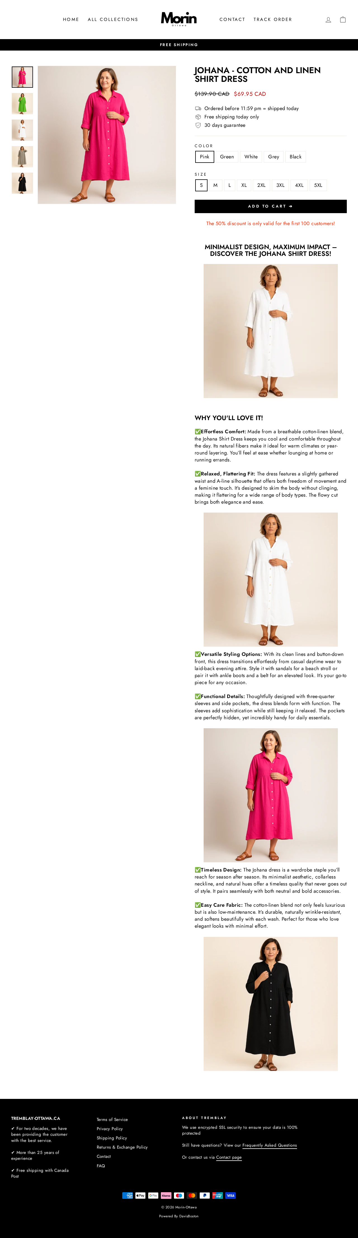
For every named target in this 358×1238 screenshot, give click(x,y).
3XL (280, 185)
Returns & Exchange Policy (122, 1147)
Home (71, 19)
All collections (113, 19)
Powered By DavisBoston (179, 1216)
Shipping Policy (112, 1138)
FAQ (101, 1166)
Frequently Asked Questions (269, 1145)
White (251, 156)
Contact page (229, 1157)
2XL (261, 185)
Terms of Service (112, 1119)
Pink (204, 156)
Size (201, 174)
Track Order (273, 19)
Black (296, 156)
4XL (299, 185)
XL (244, 185)
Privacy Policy (110, 1129)
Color (204, 146)
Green (227, 156)
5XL (318, 185)
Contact (232, 19)
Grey (273, 156)
